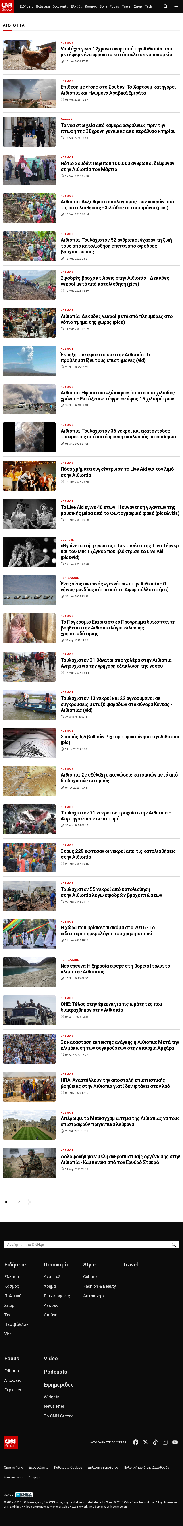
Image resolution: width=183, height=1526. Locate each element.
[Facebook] (135, 1442)
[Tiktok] (155, 1442)
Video (51, 1358)
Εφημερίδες (59, 1385)
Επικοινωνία (13, 1477)
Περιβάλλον (16, 1324)
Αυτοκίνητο (94, 1295)
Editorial (12, 1370)
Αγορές (51, 1305)
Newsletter (54, 1406)
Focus (114, 6)
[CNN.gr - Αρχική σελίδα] (11, 1442)
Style (103, 6)
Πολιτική (43, 6)
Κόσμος (91, 6)
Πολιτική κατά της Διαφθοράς (146, 1468)
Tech (148, 6)
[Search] (174, 1244)
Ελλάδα (76, 6)
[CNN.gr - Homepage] (7, 6)
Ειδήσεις (26, 6)
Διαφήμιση (36, 1477)
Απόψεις (13, 1380)
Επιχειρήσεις (57, 1295)
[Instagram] (165, 1442)
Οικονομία (60, 6)
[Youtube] (175, 1442)
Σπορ (138, 6)
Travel (126, 6)
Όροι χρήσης (13, 1468)
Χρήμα (50, 1286)
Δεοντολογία (38, 1468)
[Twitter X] (145, 1442)
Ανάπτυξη (53, 1276)
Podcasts (55, 1372)
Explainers (14, 1389)
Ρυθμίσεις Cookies (68, 1468)
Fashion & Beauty (99, 1286)
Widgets (51, 1396)
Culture (90, 1276)
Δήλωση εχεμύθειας (103, 1468)
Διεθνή (50, 1314)
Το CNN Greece (58, 1415)
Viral (8, 1334)
